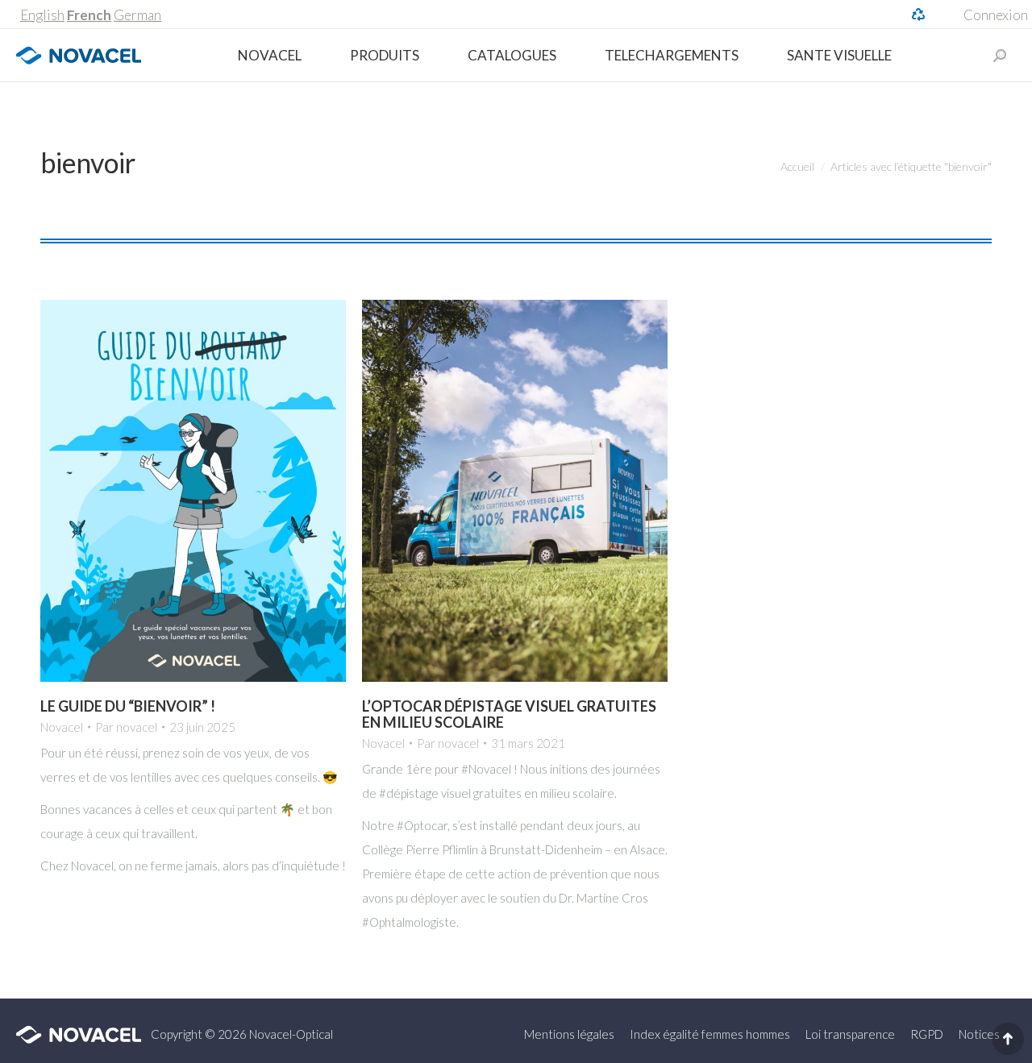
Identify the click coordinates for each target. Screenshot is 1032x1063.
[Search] (999, 55)
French (89, 14)
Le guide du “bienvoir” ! (127, 706)
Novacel (61, 727)
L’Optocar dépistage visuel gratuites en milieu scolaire (509, 714)
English (42, 14)
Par (126, 727)
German (137, 14)
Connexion (995, 14)
